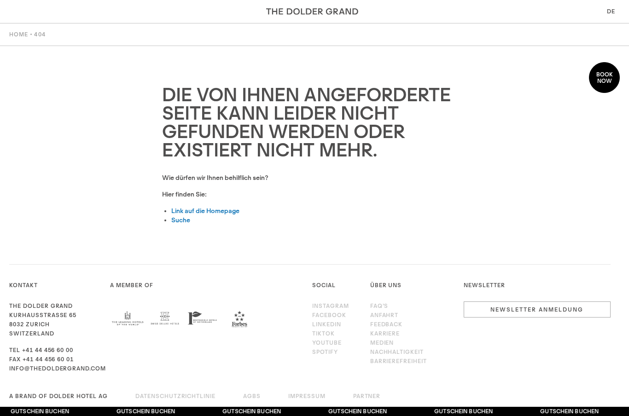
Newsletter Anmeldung (536, 309)
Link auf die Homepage (205, 210)
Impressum (307, 396)
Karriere (385, 333)
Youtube (327, 342)
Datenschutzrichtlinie (175, 396)
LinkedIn (326, 324)
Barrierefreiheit (398, 361)
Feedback (386, 324)
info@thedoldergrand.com (57, 368)
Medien (382, 342)
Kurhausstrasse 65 (42, 315)
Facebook (329, 315)
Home (18, 34)
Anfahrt (384, 315)
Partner (367, 396)
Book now (604, 77)
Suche (180, 220)
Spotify (325, 351)
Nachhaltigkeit (397, 351)
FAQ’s (379, 305)
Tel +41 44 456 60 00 (41, 350)
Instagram (330, 305)
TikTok (323, 333)
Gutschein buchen (38, 411)
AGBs (252, 396)
